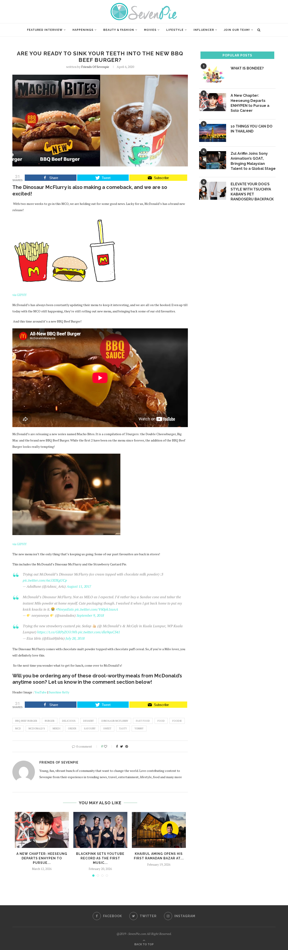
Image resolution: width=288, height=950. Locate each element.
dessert (88, 720)
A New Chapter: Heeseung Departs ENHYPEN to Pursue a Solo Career (250, 103)
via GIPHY (19, 295)
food (161, 720)
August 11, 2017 (79, 586)
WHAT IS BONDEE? (247, 68)
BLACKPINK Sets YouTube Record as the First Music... (100, 858)
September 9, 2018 (90, 615)
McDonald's (37, 728)
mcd (18, 728)
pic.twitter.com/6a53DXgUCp (45, 580)
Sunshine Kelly (59, 692)
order (72, 728)
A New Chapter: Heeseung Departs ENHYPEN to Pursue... (41, 858)
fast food (143, 720)
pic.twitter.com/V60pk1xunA (96, 609)
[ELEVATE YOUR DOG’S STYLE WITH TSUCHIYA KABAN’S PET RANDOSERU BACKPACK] (212, 191)
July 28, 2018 (75, 638)
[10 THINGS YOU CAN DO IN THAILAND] (212, 133)
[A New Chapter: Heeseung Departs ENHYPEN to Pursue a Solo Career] (42, 830)
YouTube (40, 692)
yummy (139, 728)
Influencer (204, 29)
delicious (69, 720)
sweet (107, 728)
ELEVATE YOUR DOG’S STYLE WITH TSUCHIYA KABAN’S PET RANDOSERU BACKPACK (252, 191)
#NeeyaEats (65, 609)
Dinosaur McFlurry (114, 720)
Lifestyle (175, 29)
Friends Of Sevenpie (95, 67)
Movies (150, 29)
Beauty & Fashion (118, 29)
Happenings (82, 29)
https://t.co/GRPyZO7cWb (57, 632)
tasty (123, 728)
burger (49, 720)
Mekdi (56, 728)
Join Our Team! (237, 29)
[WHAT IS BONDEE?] (212, 75)
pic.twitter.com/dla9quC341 (99, 632)
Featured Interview (45, 29)
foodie (177, 720)
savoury (90, 728)
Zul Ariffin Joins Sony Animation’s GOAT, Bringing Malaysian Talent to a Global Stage (253, 161)
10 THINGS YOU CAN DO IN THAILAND (251, 128)
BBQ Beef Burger (26, 720)
